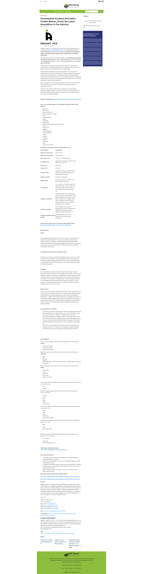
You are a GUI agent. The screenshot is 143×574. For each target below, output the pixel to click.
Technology (68, 11)
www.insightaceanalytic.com (51, 505)
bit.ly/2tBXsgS (55, 506)
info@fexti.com (77, 565)
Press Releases (43, 15)
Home (55, 11)
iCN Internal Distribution (56, 533)
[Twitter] (101, 1)
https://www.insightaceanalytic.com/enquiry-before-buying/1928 (55, 225)
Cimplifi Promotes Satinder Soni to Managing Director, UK (46, 541)
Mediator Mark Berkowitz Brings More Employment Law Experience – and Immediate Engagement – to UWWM (75, 543)
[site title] (71, 554)
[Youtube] (103, 1)
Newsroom (61, 11)
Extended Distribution (45, 533)
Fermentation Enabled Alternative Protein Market (54, 511)
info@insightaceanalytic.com (50, 503)
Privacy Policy (78, 568)
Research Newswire (66, 533)
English (73, 533)
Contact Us (45, 1)
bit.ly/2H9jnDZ (56, 508)
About (41, 1)
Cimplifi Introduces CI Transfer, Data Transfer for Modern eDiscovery (60, 541)
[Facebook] (99, 1)
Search (100, 11)
